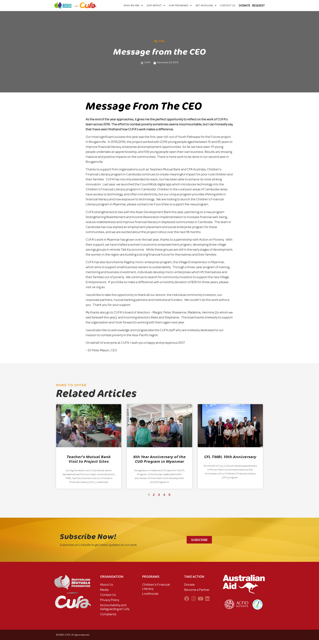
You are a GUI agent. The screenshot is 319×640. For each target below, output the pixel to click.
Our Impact (154, 5)
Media (104, 590)
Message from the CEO (144, 106)
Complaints (108, 614)
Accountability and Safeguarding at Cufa (114, 607)
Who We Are (131, 5)
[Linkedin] (207, 598)
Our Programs (178, 5)
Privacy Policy (109, 600)
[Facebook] (186, 598)
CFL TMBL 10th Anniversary (230, 456)
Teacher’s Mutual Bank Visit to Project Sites (89, 459)
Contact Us (227, 5)
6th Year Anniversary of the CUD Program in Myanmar (159, 459)
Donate (189, 584)
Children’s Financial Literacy (156, 586)
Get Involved (204, 5)
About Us (106, 584)
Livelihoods (150, 593)
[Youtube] (200, 598)
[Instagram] (193, 598)
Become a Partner (197, 590)
